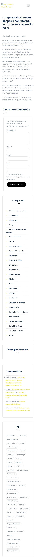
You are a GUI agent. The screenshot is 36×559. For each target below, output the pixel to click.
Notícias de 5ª (14, 288)
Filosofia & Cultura (15, 260)
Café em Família (15, 237)
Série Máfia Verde (15, 326)
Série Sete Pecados (12, 547)
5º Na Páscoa (11, 435)
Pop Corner (13, 298)
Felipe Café (19, 466)
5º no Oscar (13, 220)
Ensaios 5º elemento (16, 251)
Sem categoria (14, 317)
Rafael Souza (10, 393)
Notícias (12, 284)
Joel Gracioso (11, 485)
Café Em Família (11, 447)
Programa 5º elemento (17, 303)
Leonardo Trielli (11, 489)
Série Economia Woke (13, 539)
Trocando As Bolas (16, 331)
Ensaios (9, 462)
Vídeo (11, 335)
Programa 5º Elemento (13, 524)
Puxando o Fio (14, 307)
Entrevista (18, 462)
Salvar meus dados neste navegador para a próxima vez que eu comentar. (18, 176)
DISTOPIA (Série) (15, 246)
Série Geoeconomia (16, 321)
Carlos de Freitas (12, 451)
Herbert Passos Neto (13, 481)
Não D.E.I (12, 279)
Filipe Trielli (10, 470)
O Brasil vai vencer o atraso (21, 389)
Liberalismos (13, 265)
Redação (9, 535)
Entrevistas (13, 256)
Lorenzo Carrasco (12, 493)
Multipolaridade (14, 274)
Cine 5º (11, 241)
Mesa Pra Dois (14, 270)
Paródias (12, 293)
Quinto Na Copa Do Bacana (18, 312)
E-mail (9, 155)
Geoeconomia (11, 474)
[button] (28, 5)
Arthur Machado (11, 443)
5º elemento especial (16, 211)
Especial (9, 466)
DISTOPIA (10, 458)
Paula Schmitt (20, 516)
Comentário (11, 130)
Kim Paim (21, 485)
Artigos (11, 225)
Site (8, 163)
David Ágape (21, 455)
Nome (9, 147)
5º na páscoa (13, 215)
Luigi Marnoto (24, 497)
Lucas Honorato (11, 497)
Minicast (21, 504)
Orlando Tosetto (20, 512)
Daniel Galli (10, 455)
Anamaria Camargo (12, 439)
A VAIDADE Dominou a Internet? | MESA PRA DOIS (16, 395)
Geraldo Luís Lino (12, 478)
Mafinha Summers (12, 501)
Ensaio (18, 458)
